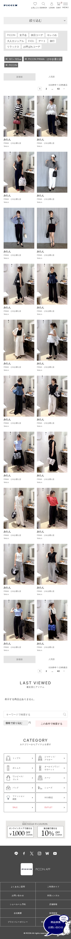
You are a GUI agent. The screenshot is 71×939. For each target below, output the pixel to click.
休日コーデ (37, 35)
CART (59, 5)
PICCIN (11, 35)
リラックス (13, 46)
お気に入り (35, 8)
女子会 (23, 35)
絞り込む (35, 20)
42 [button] (58, 88)
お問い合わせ (18, 895)
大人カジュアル (15, 40)
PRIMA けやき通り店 (12, 143)
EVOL (31, 40)
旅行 (52, 40)
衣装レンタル (53, 895)
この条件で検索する (51, 723)
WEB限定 (48, 797)
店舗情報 (53, 904)
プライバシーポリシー (18, 922)
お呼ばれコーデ (31, 46)
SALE (15, 807)
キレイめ (52, 35)
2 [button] (46, 88)
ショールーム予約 (18, 904)
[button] (64, 89)
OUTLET (48, 807)
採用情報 (53, 913)
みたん (7, 139)
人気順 (51, 76)
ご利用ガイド (53, 886)
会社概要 (18, 913)
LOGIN (52, 8)
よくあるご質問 (18, 886)
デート (42, 40)
